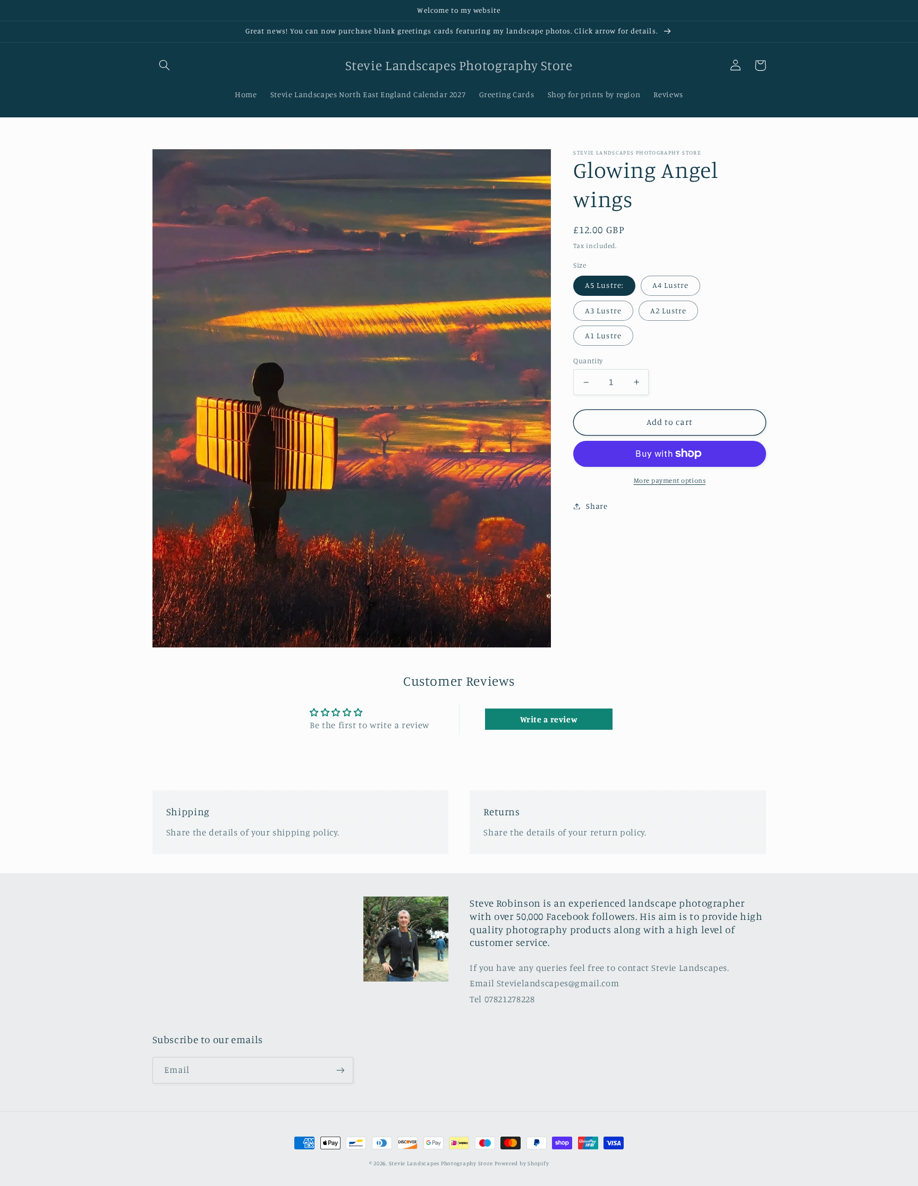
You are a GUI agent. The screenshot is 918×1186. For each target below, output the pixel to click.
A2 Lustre (668, 309)
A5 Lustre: (604, 284)
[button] (164, 65)
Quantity (587, 360)
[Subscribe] (340, 1070)
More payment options (670, 480)
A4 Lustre (670, 284)
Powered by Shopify (522, 1163)
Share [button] (596, 505)
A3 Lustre (603, 309)
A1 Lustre (603, 335)
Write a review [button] (549, 719)
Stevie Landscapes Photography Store (441, 1163)
